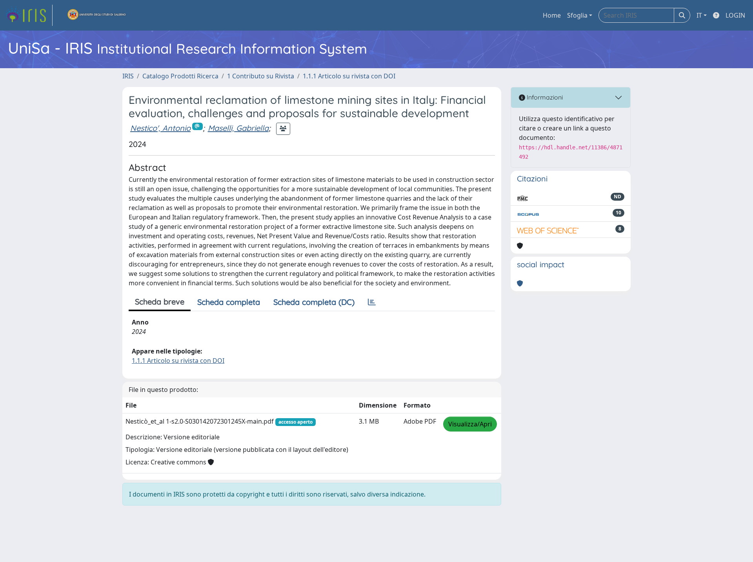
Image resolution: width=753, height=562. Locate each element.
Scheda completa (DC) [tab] (314, 302)
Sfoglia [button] (577, 15)
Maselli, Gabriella (238, 128)
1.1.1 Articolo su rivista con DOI (349, 76)
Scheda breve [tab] (159, 301)
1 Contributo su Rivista (260, 76)
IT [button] (699, 15)
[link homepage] (29, 15)
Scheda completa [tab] (228, 302)
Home (552, 15)
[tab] (371, 302)
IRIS (128, 76)
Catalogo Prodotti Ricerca (180, 76)
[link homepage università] (97, 15)
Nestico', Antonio (160, 128)
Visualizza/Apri (470, 424)
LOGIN (735, 15)
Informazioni (544, 97)
